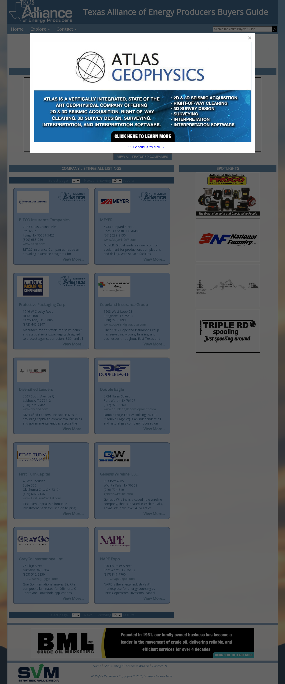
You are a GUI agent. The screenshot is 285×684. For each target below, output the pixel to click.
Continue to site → (146, 147)
